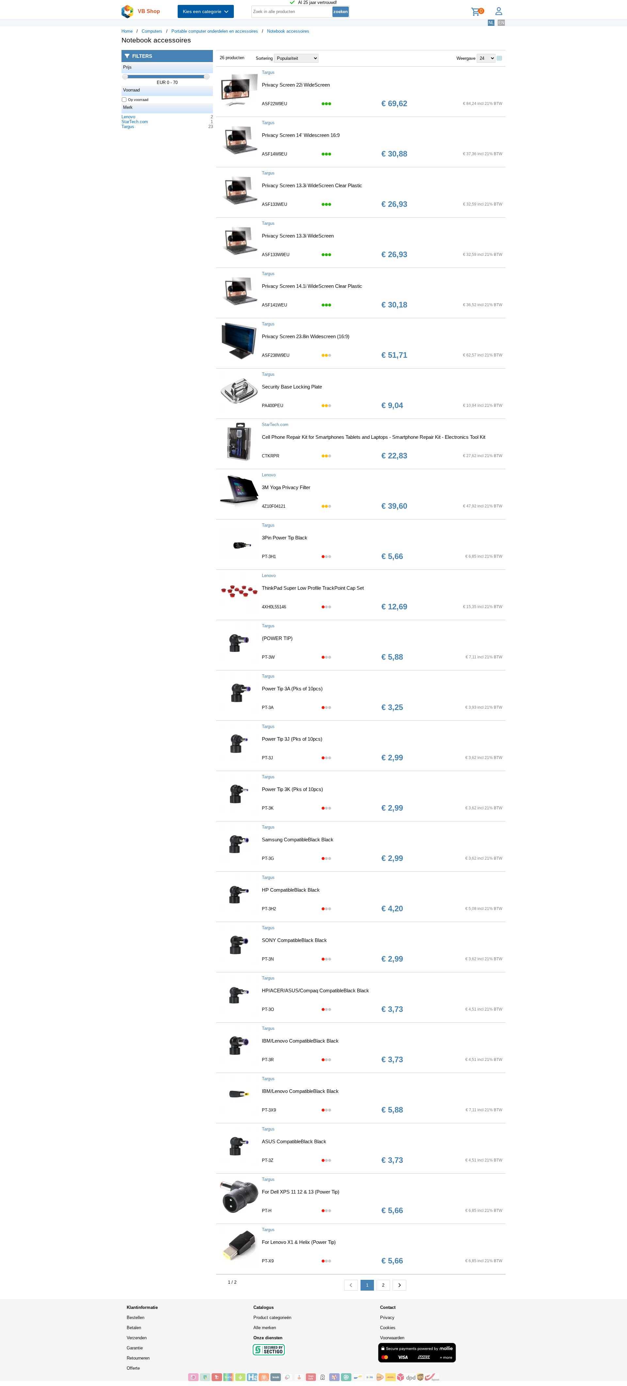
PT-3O (268, 1009)
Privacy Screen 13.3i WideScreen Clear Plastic (312, 185)
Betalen (134, 1327)
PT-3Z (267, 1160)
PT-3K (268, 808)
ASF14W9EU (274, 154)
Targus (127, 126)
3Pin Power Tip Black (284, 537)
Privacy (387, 1317)
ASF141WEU (274, 305)
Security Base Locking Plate (292, 386)
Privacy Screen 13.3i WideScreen (298, 236)
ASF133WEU (274, 204)
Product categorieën (272, 1317)
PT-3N (268, 959)
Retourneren (138, 1358)
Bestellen (135, 1317)
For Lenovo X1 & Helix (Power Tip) (299, 1242)
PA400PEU (272, 405)
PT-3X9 (269, 1110)
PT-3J (267, 757)
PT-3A (268, 707)
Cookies (387, 1327)
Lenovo (128, 116)
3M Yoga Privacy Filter (286, 487)
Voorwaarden (392, 1337)
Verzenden (137, 1337)
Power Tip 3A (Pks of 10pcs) (292, 688)
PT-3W (268, 657)
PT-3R (268, 1059)
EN (501, 22)
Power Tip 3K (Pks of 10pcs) (292, 789)
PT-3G (268, 858)
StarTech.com (134, 121)
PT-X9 (268, 1261)
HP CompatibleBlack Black (291, 890)
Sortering (264, 58)
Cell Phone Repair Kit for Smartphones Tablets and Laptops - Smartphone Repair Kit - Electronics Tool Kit (373, 437)
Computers (152, 31)
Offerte (133, 1368)
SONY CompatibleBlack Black (294, 940)
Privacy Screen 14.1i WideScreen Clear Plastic (312, 286)
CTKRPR (270, 456)
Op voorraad (138, 100)
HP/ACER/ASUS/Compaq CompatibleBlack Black (315, 990)
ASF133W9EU (275, 254)
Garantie (135, 1347)
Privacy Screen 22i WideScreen (296, 85)
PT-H (266, 1210)
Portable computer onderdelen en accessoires (214, 31)
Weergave (466, 58)
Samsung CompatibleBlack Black (297, 839)
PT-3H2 (269, 908)
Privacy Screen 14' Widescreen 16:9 (301, 135)
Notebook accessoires (288, 31)
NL (491, 22)
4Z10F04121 (273, 506)
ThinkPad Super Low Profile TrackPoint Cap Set (313, 588)
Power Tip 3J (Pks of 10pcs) (292, 739)
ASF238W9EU (275, 355)
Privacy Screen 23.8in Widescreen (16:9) (305, 336)
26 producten (232, 57)
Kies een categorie (203, 11)
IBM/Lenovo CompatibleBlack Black (300, 1041)
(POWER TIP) (277, 638)
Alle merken (264, 1327)
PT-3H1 (269, 556)
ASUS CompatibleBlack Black (294, 1141)
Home (127, 31)
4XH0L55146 (274, 606)
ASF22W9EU (274, 103)
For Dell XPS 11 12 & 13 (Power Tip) (300, 1192)
